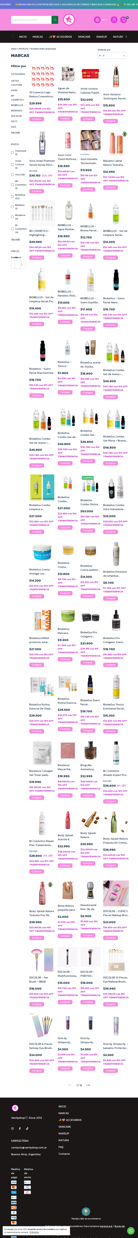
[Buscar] (54, 20)
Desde (13, 257)
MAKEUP (101, 37)
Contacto (64, 1154)
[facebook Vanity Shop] (20, 1128)
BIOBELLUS (17, 105)
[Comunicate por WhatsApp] (131, 1231)
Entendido (34, 1232)
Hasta (16, 257)
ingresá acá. (106, 1226)
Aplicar (21, 264)
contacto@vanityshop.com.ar (29, 1147)
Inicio (14, 49)
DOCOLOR (16, 116)
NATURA (118, 37)
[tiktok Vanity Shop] (27, 1128)
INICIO (23, 37)
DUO (13, 127)
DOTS (14, 121)
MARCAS (38, 37)
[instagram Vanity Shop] (12, 1128)
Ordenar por (104, 50)
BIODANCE (16, 110)
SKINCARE (84, 37)
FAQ (61, 1147)
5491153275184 (19, 1141)
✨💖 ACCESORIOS (60, 37)
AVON (14, 90)
